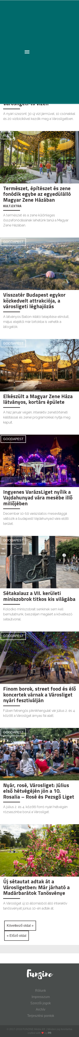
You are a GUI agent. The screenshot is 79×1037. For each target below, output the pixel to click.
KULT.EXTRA (12, 205)
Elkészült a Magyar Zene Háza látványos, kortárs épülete (38, 399)
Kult (7, 135)
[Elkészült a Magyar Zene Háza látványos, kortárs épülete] (39, 365)
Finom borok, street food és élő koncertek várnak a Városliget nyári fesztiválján (39, 694)
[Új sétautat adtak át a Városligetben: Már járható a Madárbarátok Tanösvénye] (39, 850)
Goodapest (13, 242)
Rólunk (40, 990)
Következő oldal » (20, 925)
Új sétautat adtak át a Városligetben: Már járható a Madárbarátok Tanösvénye (36, 887)
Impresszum (41, 997)
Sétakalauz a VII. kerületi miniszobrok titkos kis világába (39, 596)
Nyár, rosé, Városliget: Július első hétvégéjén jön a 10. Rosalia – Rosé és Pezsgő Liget (38, 791)
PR (49, 1033)
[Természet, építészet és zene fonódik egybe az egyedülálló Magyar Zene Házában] (39, 157)
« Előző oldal (16, 935)
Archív (40, 1009)
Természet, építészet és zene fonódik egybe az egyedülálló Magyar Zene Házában (37, 194)
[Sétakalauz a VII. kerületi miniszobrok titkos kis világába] (39, 562)
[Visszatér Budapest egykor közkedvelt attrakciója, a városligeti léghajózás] (39, 263)
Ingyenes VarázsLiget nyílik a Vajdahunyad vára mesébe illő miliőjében (37, 497)
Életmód (11, 828)
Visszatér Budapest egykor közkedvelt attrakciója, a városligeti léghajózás (34, 300)
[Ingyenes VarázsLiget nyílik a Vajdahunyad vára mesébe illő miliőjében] (39, 460)
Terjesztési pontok (40, 1016)
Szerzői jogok (40, 1003)
